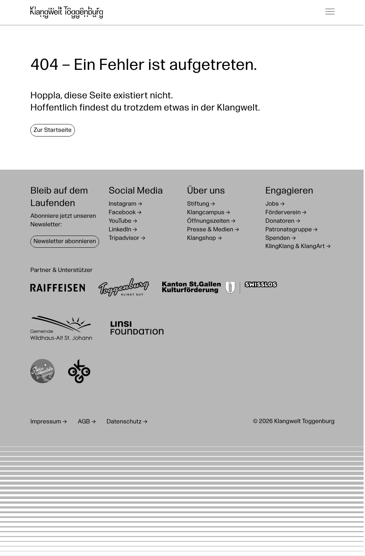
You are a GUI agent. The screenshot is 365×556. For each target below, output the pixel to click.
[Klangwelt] (66, 12)
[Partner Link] (57, 289)
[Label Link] (42, 372)
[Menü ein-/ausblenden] (330, 12)
